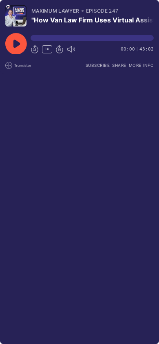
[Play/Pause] (15, 15)
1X (47, 49)
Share (119, 65)
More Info (141, 65)
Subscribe (98, 65)
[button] (92, 38)
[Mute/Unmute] (71, 49)
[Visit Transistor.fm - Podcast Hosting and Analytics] (18, 65)
